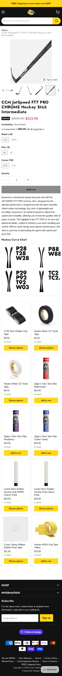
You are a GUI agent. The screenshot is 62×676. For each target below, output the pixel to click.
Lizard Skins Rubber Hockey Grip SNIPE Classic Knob (14, 492)
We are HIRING (8, 658)
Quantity (5, 173)
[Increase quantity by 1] (28, 180)
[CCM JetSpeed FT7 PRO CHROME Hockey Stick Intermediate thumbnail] (8, 90)
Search (38, 658)
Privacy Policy (50, 658)
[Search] (57, 20)
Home (5, 30)
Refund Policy (8, 661)
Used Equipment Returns (28, 661)
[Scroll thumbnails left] (3, 90)
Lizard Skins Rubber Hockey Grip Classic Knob (44, 492)
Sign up (46, 617)
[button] (31, 129)
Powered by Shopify (31, 671)
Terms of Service (49, 661)
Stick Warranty (25, 658)
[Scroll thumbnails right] (57, 90)
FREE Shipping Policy (31, 664)
